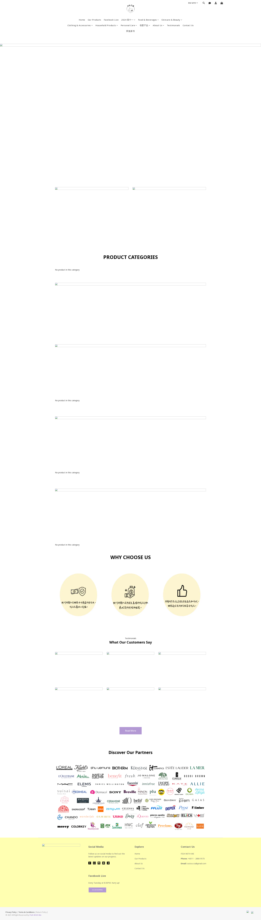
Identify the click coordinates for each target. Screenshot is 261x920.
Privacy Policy (11, 912)
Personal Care (128, 25)
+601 (190, 858)
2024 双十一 (127, 19)
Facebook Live (111, 19)
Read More (130, 730)
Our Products (94, 19)
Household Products (105, 25)
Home (82, 19)
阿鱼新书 (130, 31)
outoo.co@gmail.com (196, 863)
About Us (157, 25)
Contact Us (188, 25)
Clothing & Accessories (79, 25)
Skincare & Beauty (170, 19)
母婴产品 (144, 25)
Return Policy (41, 912)
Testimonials (173, 25)
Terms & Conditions (26, 912)
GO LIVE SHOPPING (97, 890)
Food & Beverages (147, 19)
